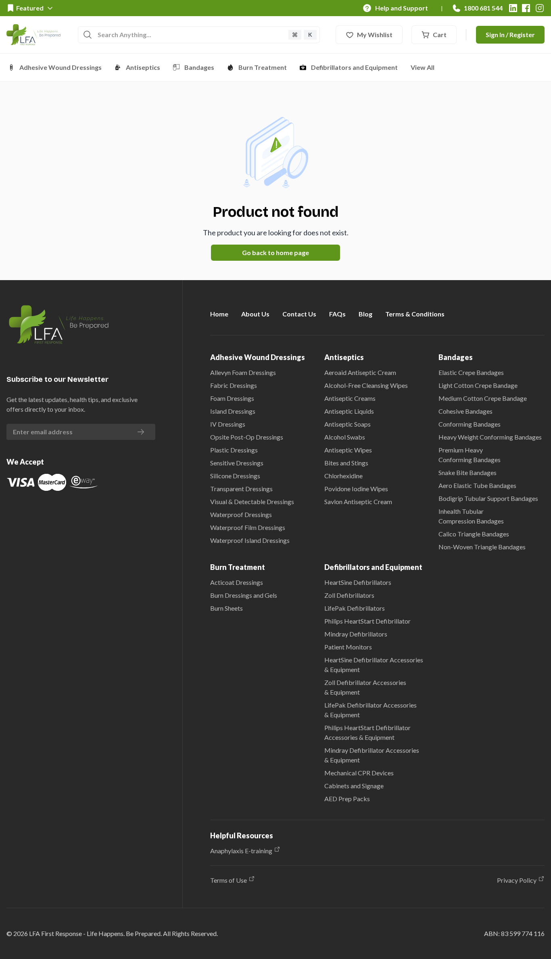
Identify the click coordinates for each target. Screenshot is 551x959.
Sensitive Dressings (236, 463)
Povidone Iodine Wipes (356, 488)
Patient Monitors (348, 647)
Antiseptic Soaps (347, 424)
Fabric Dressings (233, 385)
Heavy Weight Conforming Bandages (490, 437)
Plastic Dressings (234, 450)
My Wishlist (374, 34)
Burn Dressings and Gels (243, 595)
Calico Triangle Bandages (473, 534)
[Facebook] (526, 8)
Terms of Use (228, 880)
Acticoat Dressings (236, 582)
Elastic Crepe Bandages (471, 372)
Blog (365, 314)
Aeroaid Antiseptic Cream (360, 372)
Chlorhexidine (343, 476)
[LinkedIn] (513, 8)
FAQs (337, 314)
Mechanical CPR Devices (359, 773)
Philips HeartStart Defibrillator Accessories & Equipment (367, 732)
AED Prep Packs (347, 798)
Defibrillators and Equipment (354, 67)
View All (422, 67)
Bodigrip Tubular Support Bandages (488, 498)
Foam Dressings (232, 398)
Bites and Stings (346, 463)
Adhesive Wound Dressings (60, 67)
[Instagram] (540, 8)
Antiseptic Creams (350, 398)
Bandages (199, 67)
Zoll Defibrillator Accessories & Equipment (365, 687)
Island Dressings (232, 411)
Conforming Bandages (469, 424)
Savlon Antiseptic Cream (358, 501)
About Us (255, 314)
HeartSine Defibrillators (357, 582)
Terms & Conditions (415, 314)
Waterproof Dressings (241, 514)
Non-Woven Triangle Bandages (482, 547)
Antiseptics (143, 67)
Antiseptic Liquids (349, 411)
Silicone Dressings (235, 476)
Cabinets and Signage (354, 785)
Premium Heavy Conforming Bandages (469, 454)
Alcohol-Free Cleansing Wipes (366, 385)
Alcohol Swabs (344, 437)
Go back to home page (275, 252)
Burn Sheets (226, 608)
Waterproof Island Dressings (250, 540)
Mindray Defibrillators (355, 634)
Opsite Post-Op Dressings (246, 437)
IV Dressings (227, 424)
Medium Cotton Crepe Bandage (482, 398)
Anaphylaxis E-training (241, 850)
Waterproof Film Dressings (247, 527)
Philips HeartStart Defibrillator (367, 621)
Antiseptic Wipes (348, 450)
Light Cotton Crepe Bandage (478, 385)
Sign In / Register (510, 34)
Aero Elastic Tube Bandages (477, 485)
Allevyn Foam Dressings (243, 372)
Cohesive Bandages (465, 411)
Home (219, 314)
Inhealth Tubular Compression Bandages (471, 516)
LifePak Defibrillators (354, 608)
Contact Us (299, 314)
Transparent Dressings (241, 488)
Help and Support (401, 8)
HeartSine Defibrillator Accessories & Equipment (373, 664)
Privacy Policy (516, 880)
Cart (440, 34)
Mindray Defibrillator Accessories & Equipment (371, 755)
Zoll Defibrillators (349, 595)
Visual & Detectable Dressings (252, 501)
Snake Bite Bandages (467, 472)
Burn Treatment (262, 67)
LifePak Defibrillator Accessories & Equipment (370, 709)
